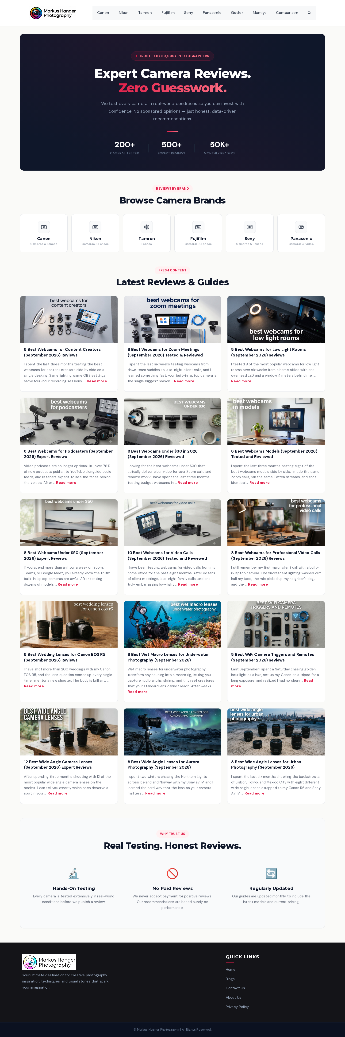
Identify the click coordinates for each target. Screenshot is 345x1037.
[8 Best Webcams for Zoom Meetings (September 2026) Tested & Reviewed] (172, 319)
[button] (309, 13)
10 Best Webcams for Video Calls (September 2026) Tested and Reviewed (167, 555)
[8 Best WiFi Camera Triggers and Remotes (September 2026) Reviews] (276, 624)
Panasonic (212, 12)
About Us (233, 997)
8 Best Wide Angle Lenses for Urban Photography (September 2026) (266, 764)
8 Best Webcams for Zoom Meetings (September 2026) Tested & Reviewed (165, 352)
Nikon (124, 12)
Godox (237, 12)
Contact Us (235, 988)
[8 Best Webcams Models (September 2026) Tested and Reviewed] (276, 421)
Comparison (287, 12)
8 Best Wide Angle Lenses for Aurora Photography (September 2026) (163, 764)
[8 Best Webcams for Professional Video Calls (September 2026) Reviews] (276, 522)
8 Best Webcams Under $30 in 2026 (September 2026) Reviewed (163, 454)
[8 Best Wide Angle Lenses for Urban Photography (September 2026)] (276, 731)
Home (231, 969)
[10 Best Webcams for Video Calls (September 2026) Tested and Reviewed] (172, 522)
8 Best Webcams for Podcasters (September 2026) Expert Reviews (68, 454)
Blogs (230, 979)
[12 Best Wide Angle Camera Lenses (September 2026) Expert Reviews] (69, 731)
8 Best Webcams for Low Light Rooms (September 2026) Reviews (268, 352)
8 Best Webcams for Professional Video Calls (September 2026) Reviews (275, 555)
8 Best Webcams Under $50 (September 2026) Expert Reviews (63, 555)
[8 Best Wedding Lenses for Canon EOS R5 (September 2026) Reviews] (69, 624)
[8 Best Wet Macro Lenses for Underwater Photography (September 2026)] (172, 624)
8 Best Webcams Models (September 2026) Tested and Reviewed (274, 454)
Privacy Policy (237, 1007)
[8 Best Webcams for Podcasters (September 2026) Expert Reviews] (69, 421)
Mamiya (260, 12)
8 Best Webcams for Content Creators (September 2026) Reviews (62, 352)
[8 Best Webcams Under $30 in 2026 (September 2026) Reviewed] (172, 421)
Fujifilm (168, 12)
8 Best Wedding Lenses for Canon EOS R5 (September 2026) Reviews (64, 657)
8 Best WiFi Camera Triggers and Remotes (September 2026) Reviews (272, 657)
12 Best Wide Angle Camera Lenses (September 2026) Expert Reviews (58, 764)
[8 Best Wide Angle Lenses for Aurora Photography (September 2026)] (172, 731)
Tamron (145, 12)
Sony (188, 12)
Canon (103, 12)
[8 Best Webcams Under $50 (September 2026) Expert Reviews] (69, 522)
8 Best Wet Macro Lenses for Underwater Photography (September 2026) (168, 657)
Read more (97, 381)
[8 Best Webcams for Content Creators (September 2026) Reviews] (69, 319)
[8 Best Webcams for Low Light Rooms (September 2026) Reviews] (276, 319)
